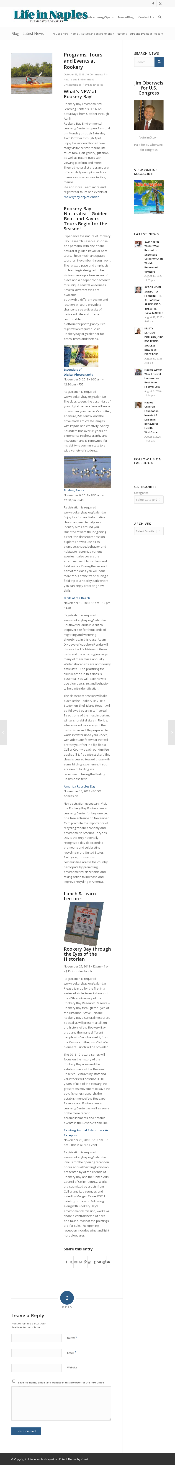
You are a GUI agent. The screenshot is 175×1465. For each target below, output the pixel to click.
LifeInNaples (95, 84)
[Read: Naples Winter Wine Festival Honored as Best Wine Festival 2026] (138, 372)
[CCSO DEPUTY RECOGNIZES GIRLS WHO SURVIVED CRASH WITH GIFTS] (3, 732)
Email (71, 1352)
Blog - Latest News (27, 33)
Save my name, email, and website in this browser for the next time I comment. (61, 1384)
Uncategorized (73, 84)
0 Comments (95, 74)
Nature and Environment (79, 79)
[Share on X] (71, 1262)
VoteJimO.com (148, 137)
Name (72, 1337)
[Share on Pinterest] (85, 1262)
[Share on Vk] (99, 1262)
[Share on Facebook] (66, 1262)
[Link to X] (160, 3)
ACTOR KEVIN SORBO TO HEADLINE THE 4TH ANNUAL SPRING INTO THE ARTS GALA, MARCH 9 (153, 300)
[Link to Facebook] (153, 3)
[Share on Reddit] (104, 1262)
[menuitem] (60, 17)
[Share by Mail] (108, 1262)
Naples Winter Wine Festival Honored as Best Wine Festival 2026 (153, 378)
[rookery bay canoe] (31, 73)
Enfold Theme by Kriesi (73, 1459)
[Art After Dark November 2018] (171, 732)
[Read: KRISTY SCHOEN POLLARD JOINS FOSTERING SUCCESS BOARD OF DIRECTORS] (138, 331)
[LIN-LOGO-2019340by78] (50, 17)
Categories (141, 493)
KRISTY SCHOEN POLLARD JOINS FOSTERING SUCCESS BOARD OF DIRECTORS (154, 341)
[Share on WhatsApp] (80, 1262)
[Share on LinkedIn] (90, 1262)
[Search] (160, 17)
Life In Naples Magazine (42, 1459)
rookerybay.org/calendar (81, 197)
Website (72, 1367)
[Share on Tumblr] (94, 1262)
